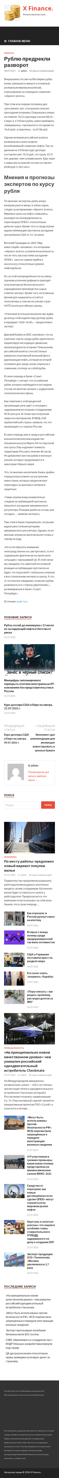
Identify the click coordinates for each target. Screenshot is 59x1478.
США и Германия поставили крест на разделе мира (39, 958)
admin (24, 70)
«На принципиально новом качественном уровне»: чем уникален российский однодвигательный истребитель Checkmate (27, 1061)
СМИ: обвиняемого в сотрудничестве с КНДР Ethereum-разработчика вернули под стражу (29, 1343)
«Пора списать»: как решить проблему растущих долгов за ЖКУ (40, 996)
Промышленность (14, 1048)
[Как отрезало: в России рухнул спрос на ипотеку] (14, 924)
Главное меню (19, 41)
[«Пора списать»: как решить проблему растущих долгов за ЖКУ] (14, 1002)
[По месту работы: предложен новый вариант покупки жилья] (29, 854)
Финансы (9, 53)
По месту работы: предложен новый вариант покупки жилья (29, 865)
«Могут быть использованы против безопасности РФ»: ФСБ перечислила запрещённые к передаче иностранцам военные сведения (39, 1131)
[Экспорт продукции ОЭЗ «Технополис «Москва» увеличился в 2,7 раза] (14, 1265)
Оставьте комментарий (42, 70)
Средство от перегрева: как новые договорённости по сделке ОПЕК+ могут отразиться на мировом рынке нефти (40, 1197)
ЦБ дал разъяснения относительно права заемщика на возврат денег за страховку (28, 1357)
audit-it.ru (22, 601)
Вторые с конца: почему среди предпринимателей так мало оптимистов (41, 937)
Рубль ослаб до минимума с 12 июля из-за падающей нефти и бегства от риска (29, 628)
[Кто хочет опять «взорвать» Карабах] (14, 984)
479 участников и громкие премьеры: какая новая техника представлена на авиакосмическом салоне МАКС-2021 (40, 1165)
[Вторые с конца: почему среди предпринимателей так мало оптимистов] (14, 943)
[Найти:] (29, 805)
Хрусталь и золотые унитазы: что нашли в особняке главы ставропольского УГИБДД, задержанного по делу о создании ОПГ (41, 1232)
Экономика (10, 857)
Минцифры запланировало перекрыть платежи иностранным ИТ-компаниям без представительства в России (29, 685)
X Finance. (38, 8)
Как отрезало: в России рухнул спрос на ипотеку (41, 917)
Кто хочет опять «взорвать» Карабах (40, 974)
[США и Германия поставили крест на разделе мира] (14, 965)
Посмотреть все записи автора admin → (38, 775)
